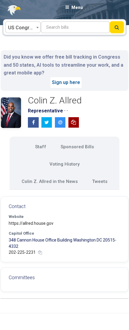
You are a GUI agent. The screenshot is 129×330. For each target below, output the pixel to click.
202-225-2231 (22, 252)
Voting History (65, 164)
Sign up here (66, 82)
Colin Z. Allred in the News (50, 181)
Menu (77, 7)
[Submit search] (117, 27)
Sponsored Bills (77, 146)
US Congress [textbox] (23, 27)
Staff (40, 146)
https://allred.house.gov (31, 223)
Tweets (99, 181)
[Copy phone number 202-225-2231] (40, 252)
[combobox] (23, 27)
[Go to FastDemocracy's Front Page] (10, 10)
